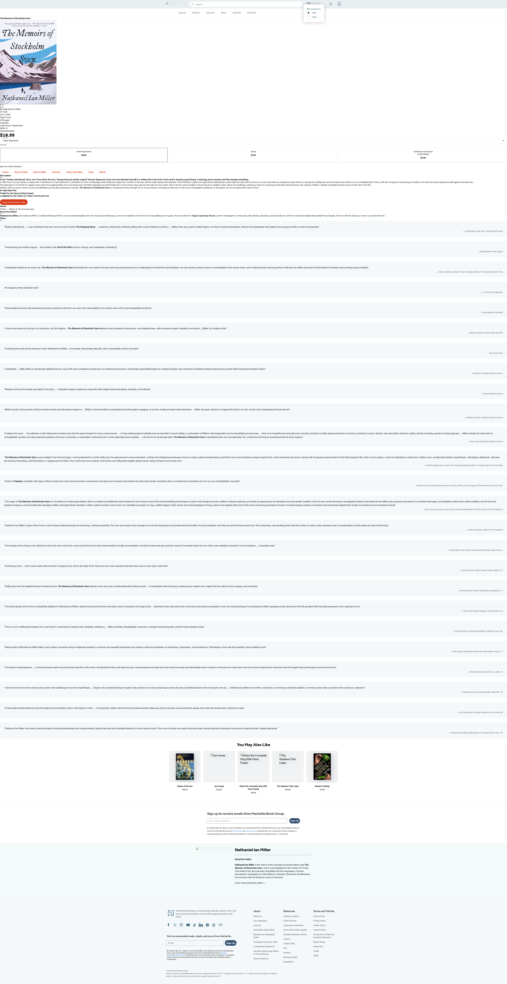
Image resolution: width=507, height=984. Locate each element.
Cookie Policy (319, 925)
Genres (182, 12)
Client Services (289, 920)
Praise (3, 218)
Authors (196, 12)
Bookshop (56, 172)
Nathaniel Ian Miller (12, 109)
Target (90, 172)
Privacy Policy (319, 920)
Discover (210, 12)
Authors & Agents (291, 916)
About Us (251, 12)
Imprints (237, 12)
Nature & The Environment (21, 208)
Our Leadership (260, 920)
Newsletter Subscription (264, 929)
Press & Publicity (260, 958)
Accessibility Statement (263, 946)
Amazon (5, 172)
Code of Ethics (319, 929)
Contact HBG (289, 943)
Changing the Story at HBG (265, 941)
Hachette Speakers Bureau (295, 934)
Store (223, 12)
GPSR (315, 955)
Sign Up (295, 820)
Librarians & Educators (293, 925)
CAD (314, 16)
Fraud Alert (318, 946)
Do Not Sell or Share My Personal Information (323, 936)
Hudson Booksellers (74, 172)
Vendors (286, 952)
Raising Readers (290, 957)
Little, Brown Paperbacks (11, 125)
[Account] (330, 4)
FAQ (285, 947)
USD (314, 12)
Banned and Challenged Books (264, 936)
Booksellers (288, 961)
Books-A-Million (39, 172)
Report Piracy (319, 941)
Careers (286, 938)
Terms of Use (319, 916)
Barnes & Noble (21, 172)
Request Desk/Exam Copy (13, 202)
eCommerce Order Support (295, 929)
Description (5, 175)
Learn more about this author (249, 882)
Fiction (3, 208)
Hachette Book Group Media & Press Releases (266, 952)
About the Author (8, 211)
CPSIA (316, 951)
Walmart (102, 172)
